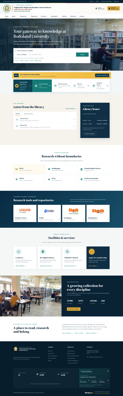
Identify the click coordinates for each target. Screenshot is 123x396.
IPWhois (87, 386)
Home (6, 16)
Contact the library (90, 133)
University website (105, 1)
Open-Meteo (91, 386)
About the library (66, 333)
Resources (23, 16)
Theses (31, 60)
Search (82, 54)
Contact (91, 1)
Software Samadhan (105, 393)
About (14, 16)
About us (50, 351)
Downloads (54, 16)
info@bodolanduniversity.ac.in (95, 357)
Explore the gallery (91, 333)
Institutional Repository (73, 360)
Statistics (73, 16)
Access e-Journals (101, 75)
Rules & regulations (52, 356)
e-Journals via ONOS (72, 363)
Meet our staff (79, 333)
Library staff (51, 353)
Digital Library (38, 60)
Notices (64, 16)
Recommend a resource (73, 356)
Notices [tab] (18, 113)
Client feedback (71, 358)
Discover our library (74, 309)
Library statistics (52, 358)
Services (43, 16)
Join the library (71, 351)
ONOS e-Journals (24, 60)
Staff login (116, 1)
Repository (34, 16)
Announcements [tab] (28, 113)
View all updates (70, 108)
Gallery (97, 1)
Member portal (71, 353)
